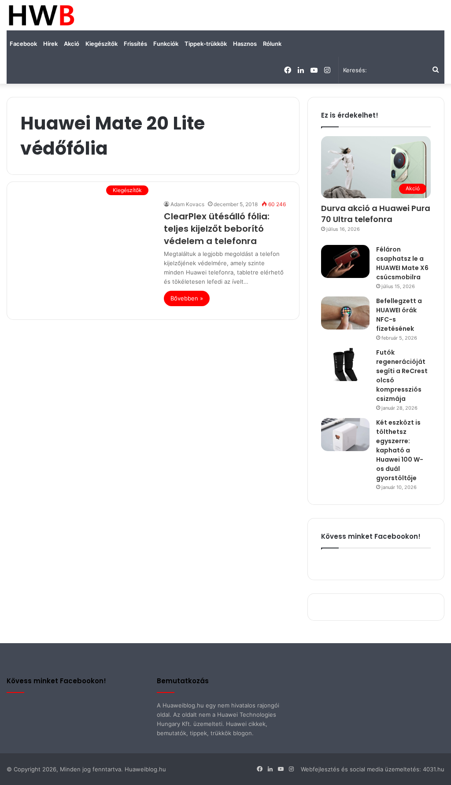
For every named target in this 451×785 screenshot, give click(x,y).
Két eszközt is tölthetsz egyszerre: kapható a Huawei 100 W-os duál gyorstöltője (399, 450)
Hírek (50, 43)
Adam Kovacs (187, 204)
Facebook (23, 43)
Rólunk (272, 43)
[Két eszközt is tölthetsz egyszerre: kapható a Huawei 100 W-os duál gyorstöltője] (345, 434)
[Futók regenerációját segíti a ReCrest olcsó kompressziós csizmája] (345, 364)
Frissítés (135, 43)
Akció (71, 43)
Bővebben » (186, 298)
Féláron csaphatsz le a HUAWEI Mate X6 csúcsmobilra (402, 263)
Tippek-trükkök (206, 43)
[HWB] (41, 15)
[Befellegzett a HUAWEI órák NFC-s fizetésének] (345, 313)
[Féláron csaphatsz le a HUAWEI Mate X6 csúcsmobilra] (345, 261)
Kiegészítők (101, 43)
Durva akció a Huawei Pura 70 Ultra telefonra (375, 214)
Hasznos (245, 43)
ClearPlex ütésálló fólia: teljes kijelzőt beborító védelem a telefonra (217, 228)
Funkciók (165, 43)
